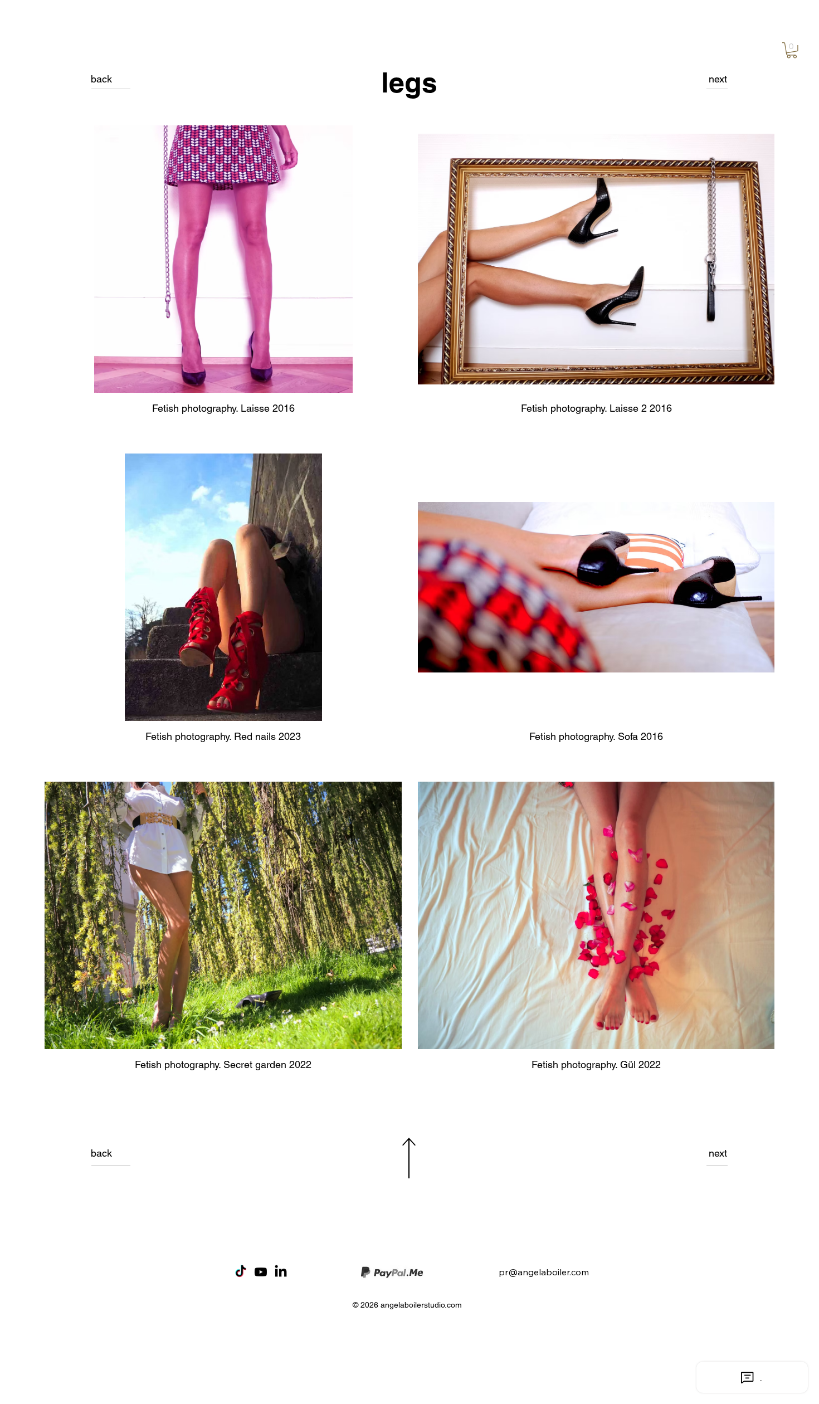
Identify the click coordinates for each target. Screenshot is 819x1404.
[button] (791, 50)
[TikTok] (240, 1272)
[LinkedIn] (281, 1272)
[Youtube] (261, 1272)
